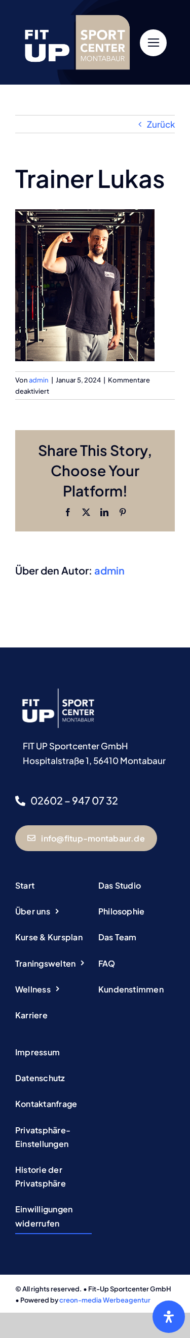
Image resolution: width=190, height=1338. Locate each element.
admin (39, 380)
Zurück (161, 124)
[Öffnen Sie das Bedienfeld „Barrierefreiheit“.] (169, 1317)
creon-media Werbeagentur (104, 1300)
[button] (53, 1137)
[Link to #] (153, 42)
